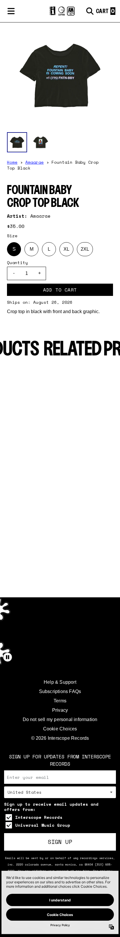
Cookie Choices (60, 728)
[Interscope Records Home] (59, 11)
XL (66, 249)
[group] (17, 142)
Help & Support (60, 682)
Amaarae (34, 162)
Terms (60, 700)
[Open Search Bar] (89, 11)
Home (12, 162)
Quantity (17, 263)
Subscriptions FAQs (60, 691)
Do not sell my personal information (60, 719)
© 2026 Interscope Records (60, 738)
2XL (85, 249)
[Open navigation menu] (11, 11)
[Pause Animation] (7, 657)
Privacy (60, 710)
